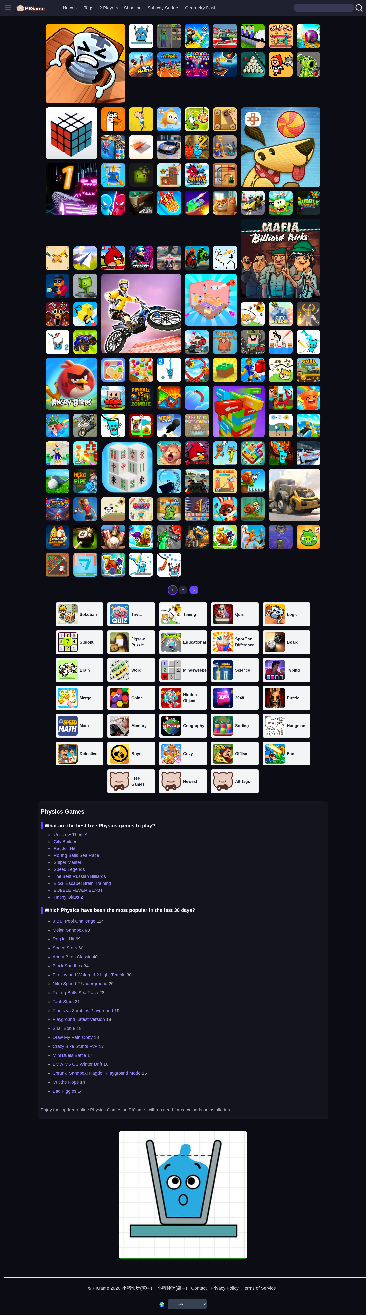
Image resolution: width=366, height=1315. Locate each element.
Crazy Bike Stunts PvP (75, 1046)
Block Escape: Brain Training (82, 883)
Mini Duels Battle (69, 1055)
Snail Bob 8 (64, 1028)
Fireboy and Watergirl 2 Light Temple (89, 974)
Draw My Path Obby (73, 1037)
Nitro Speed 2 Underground (80, 983)
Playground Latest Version (79, 1019)
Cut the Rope (66, 1082)
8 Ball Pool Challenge (74, 921)
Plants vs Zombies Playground (83, 1010)
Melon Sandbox (68, 930)
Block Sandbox (67, 965)
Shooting (133, 7)
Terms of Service (259, 1288)
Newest (70, 7)
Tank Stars (63, 1001)
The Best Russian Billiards (80, 876)
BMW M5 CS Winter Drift (77, 1064)
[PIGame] (30, 8)
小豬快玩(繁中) (137, 1288)
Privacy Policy (225, 1288)
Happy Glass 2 (68, 897)
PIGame (101, 1288)
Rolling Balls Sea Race (76, 855)
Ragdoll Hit (64, 848)
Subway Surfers (163, 7)
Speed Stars (65, 947)
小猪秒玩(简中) (171, 1288)
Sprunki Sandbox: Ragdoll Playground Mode (97, 1073)
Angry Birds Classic (72, 956)
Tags (88, 7)
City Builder (65, 841)
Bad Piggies (64, 1091)
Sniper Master (67, 862)
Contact (199, 1288)
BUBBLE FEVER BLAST (78, 890)
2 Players (108, 7)
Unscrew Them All (72, 834)
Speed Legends (69, 869)
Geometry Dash (201, 7)
